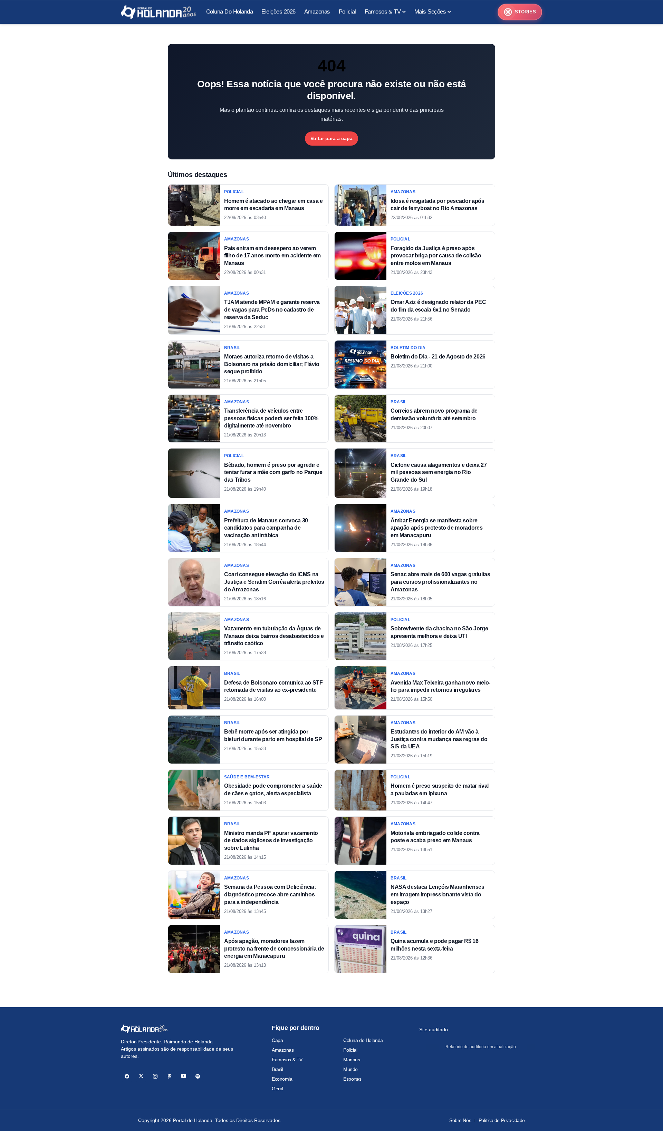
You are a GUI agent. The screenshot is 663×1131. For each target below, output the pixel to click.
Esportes (352, 1079)
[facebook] (127, 1076)
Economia (282, 1079)
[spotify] (198, 1076)
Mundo (350, 1069)
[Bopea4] (158, 12)
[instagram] (155, 1076)
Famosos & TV (287, 1059)
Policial (350, 1050)
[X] (141, 1076)
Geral (277, 1088)
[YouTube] (183, 1076)
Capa (277, 1040)
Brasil (277, 1069)
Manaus (351, 1059)
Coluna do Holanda (363, 1040)
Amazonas (283, 1050)
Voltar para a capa (331, 138)
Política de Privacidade (502, 1120)
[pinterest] (169, 1076)
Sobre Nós (460, 1120)
